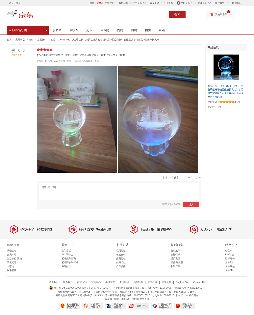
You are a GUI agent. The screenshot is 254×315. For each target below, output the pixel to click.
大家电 (10, 266)
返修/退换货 (177, 262)
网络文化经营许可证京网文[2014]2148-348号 (80, 295)
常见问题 (11, 262)
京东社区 (152, 282)
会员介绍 (11, 254)
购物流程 (11, 250)
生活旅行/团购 (14, 258)
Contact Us (199, 282)
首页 (9, 39)
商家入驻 (82, 282)
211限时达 (67, 254)
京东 (34, 16)
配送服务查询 (69, 258)
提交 (191, 204)
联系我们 (68, 282)
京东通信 (230, 266)
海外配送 (66, 266)
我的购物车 (221, 14)
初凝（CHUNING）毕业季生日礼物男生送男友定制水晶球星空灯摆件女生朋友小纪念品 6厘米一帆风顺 (105, 39)
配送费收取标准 (70, 262)
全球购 (104, 30)
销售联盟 (138, 282)
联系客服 (11, 270)
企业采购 (168, 3)
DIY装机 (229, 254)
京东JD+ (229, 270)
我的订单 (123, 3)
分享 (176, 177)
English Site (182, 282)
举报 (164, 177)
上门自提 (66, 250)
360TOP (125, 299)
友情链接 (124, 282)
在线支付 (121, 254)
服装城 (57, 30)
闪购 (120, 30)
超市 (89, 30)
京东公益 (166, 282)
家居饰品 (20, 39)
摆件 (31, 39)
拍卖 (148, 30)
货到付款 (121, 250)
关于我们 (54, 282)
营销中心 (96, 282)
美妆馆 (73, 30)
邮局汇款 (121, 262)
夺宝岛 (228, 250)
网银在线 (144, 299)
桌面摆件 (42, 39)
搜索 (177, 14)
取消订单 (175, 266)
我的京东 (137, 3)
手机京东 (185, 3)
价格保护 (175, 254)
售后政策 (175, 250)
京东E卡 (229, 262)
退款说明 (175, 258)
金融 (162, 30)
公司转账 (121, 266)
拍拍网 (135, 299)
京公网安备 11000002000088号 (70, 287)
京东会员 (154, 3)
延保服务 (230, 258)
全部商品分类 (28, 29)
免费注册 (109, 3)
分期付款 (121, 258)
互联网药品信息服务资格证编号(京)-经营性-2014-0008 (142, 287)
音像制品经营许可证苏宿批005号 (75, 291)
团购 (134, 30)
